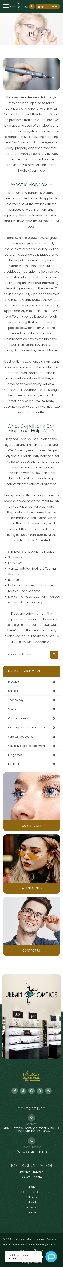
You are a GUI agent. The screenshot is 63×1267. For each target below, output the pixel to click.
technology (15, 700)
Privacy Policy (23, 1244)
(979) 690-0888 (31, 1152)
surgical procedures (20, 736)
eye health (14, 764)
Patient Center (31, 888)
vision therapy (17, 709)
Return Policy (39, 1244)
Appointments (49, 6)
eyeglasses (15, 755)
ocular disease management (26, 746)
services (13, 691)
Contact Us (31, 950)
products (14, 682)
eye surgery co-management (27, 727)
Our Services (31, 826)
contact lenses (18, 718)
